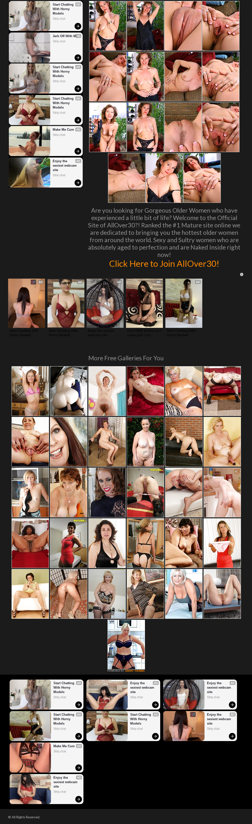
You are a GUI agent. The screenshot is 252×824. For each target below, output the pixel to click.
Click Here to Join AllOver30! (164, 263)
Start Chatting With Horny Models (64, 9)
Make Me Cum (63, 129)
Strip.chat (59, 18)
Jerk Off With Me (65, 36)
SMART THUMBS (135, 670)
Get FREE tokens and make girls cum (144, 333)
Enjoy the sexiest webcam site (65, 165)
